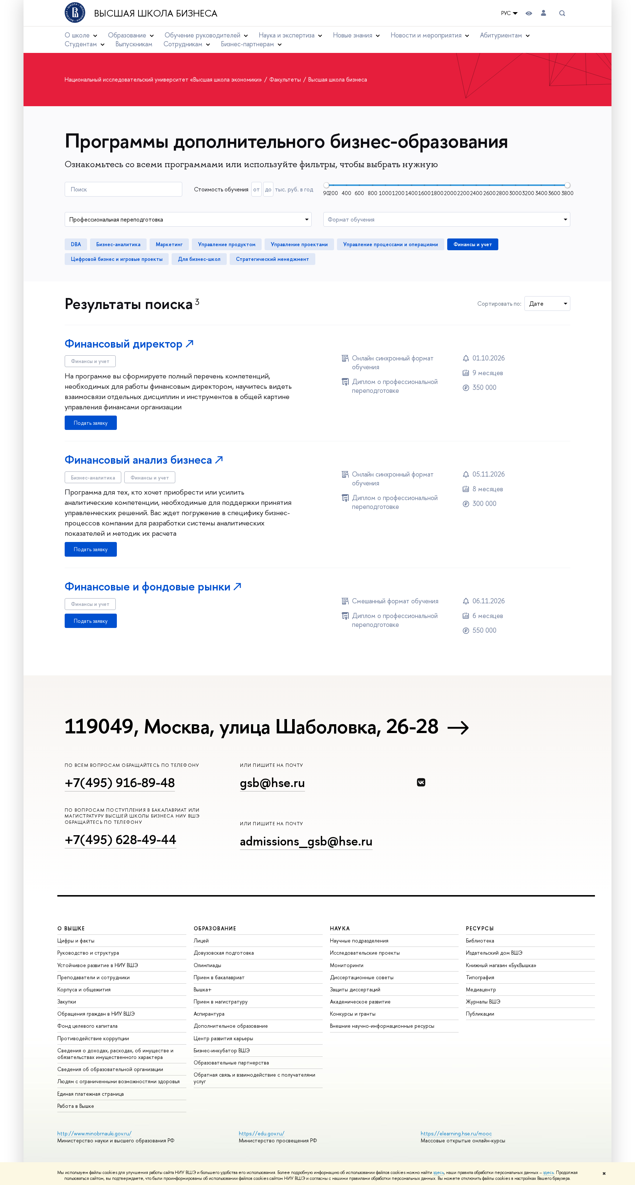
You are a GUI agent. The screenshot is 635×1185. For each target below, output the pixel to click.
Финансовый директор (124, 343)
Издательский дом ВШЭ (494, 952)
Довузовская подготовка (224, 952)
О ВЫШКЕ (71, 928)
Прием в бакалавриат (219, 977)
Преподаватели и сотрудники (93, 977)
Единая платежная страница (90, 1093)
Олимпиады (207, 965)
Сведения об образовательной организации (110, 1069)
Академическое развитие (360, 1001)
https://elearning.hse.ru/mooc (456, 1133)
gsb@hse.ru (272, 782)
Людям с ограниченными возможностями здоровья (118, 1081)
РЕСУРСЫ (480, 928)
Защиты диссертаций (355, 989)
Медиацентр (481, 989)
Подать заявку (91, 422)
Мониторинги (346, 965)
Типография (480, 977)
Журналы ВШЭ (483, 1001)
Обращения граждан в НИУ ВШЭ (96, 1013)
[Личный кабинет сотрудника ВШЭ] (543, 13)
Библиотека (480, 940)
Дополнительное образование (231, 1025)
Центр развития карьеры (223, 1038)
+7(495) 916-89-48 (120, 782)
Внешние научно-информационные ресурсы (382, 1025)
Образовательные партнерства (231, 1062)
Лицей (201, 940)
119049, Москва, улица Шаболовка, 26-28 (251, 726)
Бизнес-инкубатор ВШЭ (222, 1050)
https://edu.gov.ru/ (261, 1133)
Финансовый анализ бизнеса (138, 459)
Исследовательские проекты (365, 952)
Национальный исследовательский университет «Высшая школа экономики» (164, 79)
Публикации (480, 1013)
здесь (438, 1172)
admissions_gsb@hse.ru (306, 841)
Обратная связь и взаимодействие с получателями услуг (254, 1078)
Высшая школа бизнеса (156, 13)
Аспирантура (209, 1013)
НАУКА (340, 928)
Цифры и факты (75, 940)
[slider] (326, 185)
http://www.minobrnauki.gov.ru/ (94, 1133)
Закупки (66, 1001)
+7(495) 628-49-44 (120, 839)
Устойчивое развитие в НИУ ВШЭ (97, 965)
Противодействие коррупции (93, 1038)
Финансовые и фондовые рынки (147, 586)
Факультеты (285, 79)
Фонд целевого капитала (87, 1025)
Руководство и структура (88, 952)
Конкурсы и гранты (353, 1013)
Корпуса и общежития (84, 989)
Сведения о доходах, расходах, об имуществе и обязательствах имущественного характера (115, 1053)
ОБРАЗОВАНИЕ (215, 928)
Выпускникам (134, 44)
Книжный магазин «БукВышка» (501, 965)
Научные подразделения (359, 940)
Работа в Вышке (75, 1105)
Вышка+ (203, 989)
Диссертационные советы (362, 977)
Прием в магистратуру (221, 1001)
